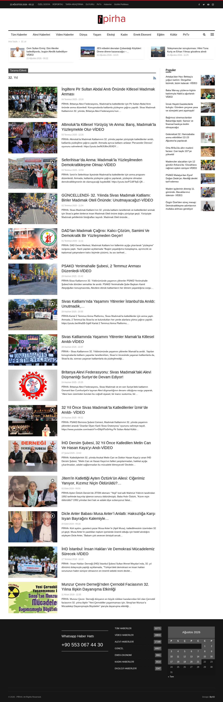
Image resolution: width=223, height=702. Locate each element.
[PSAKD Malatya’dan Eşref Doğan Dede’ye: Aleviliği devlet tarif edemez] (208, 178)
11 (178, 656)
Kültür (173, 34)
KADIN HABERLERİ (124, 662)
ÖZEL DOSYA (44, 4)
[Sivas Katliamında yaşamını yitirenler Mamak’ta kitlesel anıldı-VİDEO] (32, 350)
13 (191, 656)
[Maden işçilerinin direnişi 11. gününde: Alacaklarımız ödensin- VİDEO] (208, 192)
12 (184, 656)
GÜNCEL (119, 648)
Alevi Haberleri (41, 34)
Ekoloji (111, 34)
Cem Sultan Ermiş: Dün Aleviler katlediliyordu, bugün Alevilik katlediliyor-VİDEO (47, 51)
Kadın (124, 34)
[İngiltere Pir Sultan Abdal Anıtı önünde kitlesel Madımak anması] (32, 102)
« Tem (171, 676)
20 (191, 662)
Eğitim (160, 34)
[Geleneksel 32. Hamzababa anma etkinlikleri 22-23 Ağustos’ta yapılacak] (208, 138)
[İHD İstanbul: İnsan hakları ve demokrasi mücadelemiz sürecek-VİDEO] (32, 562)
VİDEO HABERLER (124, 635)
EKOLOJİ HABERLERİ (126, 668)
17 (171, 662)
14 (198, 656)
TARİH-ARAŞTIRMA (74, 4)
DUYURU (90, 4)
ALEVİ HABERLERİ (124, 642)
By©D (212, 697)
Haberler (108, 4)
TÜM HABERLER (123, 628)
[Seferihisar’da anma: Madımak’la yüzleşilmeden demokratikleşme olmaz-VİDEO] (32, 173)
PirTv (99, 4)
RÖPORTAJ (58, 4)
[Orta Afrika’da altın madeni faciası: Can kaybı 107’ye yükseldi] (208, 151)
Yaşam (97, 34)
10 (171, 656)
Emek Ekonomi (142, 34)
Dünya (83, 34)
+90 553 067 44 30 (82, 644)
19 (184, 662)
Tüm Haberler (19, 34)
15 (205, 656)
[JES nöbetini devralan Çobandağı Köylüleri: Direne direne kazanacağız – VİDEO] (88, 52)
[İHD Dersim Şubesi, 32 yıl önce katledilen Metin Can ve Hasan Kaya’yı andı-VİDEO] (32, 456)
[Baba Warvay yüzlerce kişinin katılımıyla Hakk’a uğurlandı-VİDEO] (208, 94)
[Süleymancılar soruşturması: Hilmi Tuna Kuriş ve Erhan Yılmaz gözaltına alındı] (158, 52)
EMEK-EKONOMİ (123, 655)
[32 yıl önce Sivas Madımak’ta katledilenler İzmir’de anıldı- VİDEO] (32, 420)
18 (178, 662)
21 (198, 662)
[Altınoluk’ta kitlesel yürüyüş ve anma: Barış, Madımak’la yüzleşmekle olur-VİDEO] (32, 137)
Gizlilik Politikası (121, 4)
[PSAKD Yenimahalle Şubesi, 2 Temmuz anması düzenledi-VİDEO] (32, 279)
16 (211, 656)
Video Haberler (65, 34)
